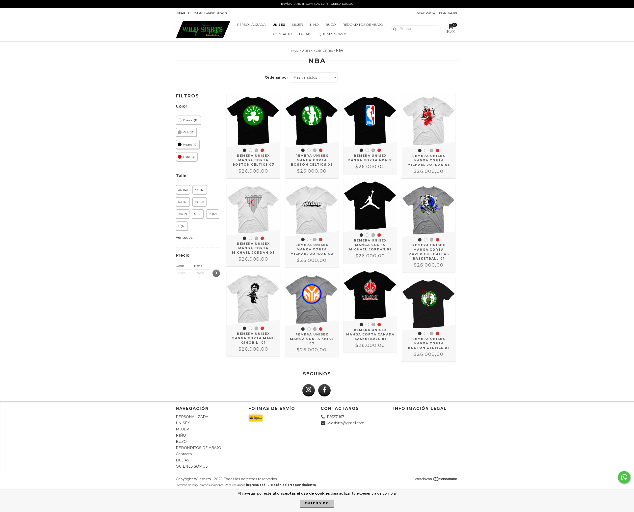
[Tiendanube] (436, 480)
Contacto (282, 34)
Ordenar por (276, 77)
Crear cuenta (426, 12)
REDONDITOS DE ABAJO (363, 25)
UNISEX (278, 25)
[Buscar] (393, 28)
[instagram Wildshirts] (308, 390)
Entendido (317, 503)
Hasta (198, 266)
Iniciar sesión (448, 12)
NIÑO (314, 25)
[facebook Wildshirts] (324, 390)
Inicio (294, 50)
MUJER (297, 25)
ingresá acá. (256, 485)
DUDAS (305, 34)
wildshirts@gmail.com (210, 12)
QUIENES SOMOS (332, 34)
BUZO (331, 25)
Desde (180, 266)
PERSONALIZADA (251, 25)
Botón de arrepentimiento (293, 485)
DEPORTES (324, 50)
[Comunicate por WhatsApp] (624, 477)
